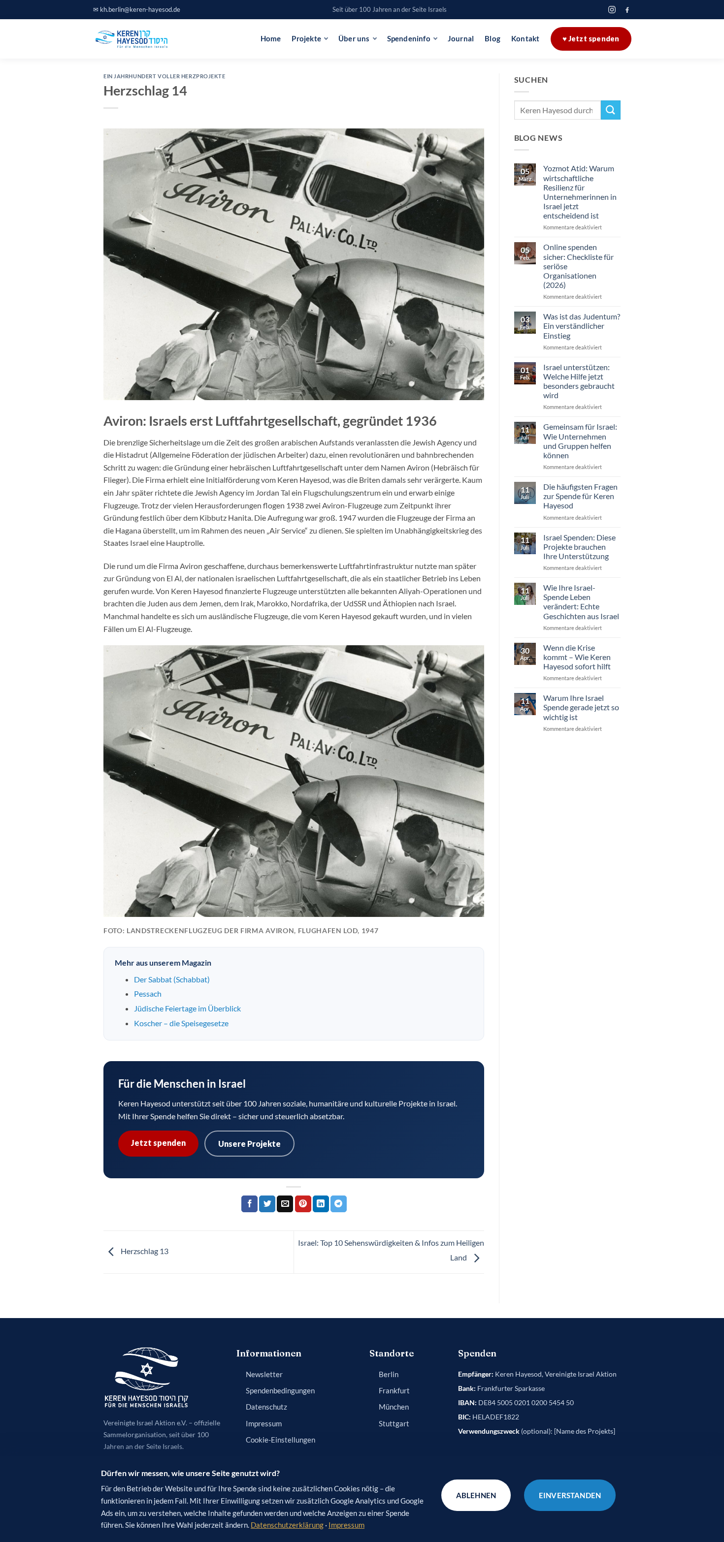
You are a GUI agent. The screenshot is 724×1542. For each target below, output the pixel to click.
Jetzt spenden (158, 1142)
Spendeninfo (408, 38)
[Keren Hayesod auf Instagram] (612, 9)
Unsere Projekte (249, 1143)
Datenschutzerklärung (287, 1524)
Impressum (264, 1423)
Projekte (306, 38)
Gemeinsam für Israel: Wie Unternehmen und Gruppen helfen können (580, 441)
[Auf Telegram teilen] (338, 1204)
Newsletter (264, 1374)
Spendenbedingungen (280, 1390)
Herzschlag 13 (143, 1251)
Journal (461, 38)
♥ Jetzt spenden (591, 38)
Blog (492, 38)
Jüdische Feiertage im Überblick (187, 1008)
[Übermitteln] (611, 110)
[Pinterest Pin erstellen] (303, 1204)
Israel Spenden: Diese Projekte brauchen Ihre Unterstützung (579, 547)
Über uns (354, 38)
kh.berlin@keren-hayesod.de (140, 9)
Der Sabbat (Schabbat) (172, 979)
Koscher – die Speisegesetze (181, 1023)
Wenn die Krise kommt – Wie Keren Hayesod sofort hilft (577, 657)
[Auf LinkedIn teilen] (321, 1204)
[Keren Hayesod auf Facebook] (627, 9)
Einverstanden (570, 1495)
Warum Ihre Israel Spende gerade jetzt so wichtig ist (581, 707)
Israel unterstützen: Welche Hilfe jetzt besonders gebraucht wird (579, 381)
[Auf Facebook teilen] (249, 1204)
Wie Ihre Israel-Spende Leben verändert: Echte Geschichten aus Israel (581, 602)
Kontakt (525, 38)
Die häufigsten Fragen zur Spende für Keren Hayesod (580, 496)
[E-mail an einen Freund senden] (285, 1204)
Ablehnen (476, 1495)
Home (271, 38)
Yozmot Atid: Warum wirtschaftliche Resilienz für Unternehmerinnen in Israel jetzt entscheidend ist (580, 191)
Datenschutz (266, 1407)
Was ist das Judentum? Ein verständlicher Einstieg (581, 326)
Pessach (148, 993)
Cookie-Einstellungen (280, 1440)
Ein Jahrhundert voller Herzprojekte (164, 76)
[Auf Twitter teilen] (267, 1204)
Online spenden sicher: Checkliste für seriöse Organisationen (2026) (578, 265)
